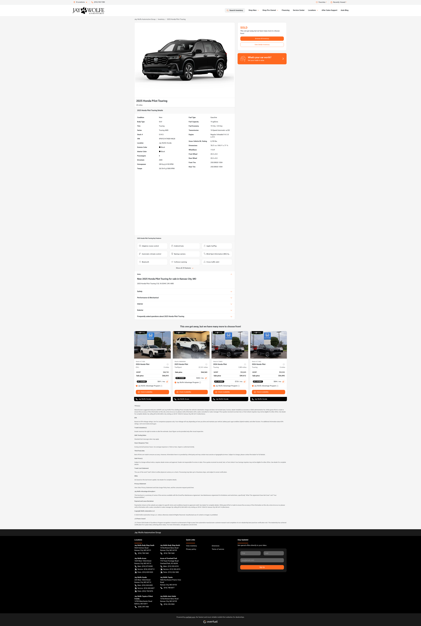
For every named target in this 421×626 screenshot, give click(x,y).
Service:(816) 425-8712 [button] (145, 569)
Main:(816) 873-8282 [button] (145, 566)
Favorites (322, 2)
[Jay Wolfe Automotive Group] (88, 10)
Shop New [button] (253, 10)
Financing (285, 10)
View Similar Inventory (262, 44)
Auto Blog (344, 10)
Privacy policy (191, 549)
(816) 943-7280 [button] (99, 2)
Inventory (161, 19)
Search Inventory (236, 10)
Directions (215, 546)
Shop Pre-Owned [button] (269, 10)
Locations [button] (312, 10)
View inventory (191, 546)
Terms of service (218, 549)
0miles (166, 367)
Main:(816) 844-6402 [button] (145, 585)
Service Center (299, 10)
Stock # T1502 (256, 361)
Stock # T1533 (140, 361)
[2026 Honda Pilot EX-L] (152, 345)
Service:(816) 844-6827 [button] (145, 588)
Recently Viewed (339, 2)
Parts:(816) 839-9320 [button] (145, 572)
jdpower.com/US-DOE (190, 525)
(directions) (201, 414)
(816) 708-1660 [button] (143, 553)
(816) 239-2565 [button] (169, 604)
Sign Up (262, 567)
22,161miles (203, 367)
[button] (81, 2)
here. (192, 487)
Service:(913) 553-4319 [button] (171, 569)
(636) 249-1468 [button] (143, 607)
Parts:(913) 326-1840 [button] (171, 572)
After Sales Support (329, 10)
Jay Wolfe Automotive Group (144, 19)
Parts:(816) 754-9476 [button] (145, 591)
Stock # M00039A (180, 361)
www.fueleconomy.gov (149, 424)
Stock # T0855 (217, 361)
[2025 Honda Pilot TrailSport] (191, 345)
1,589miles (242, 367)
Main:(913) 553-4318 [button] (170, 566)
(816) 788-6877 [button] (169, 588)
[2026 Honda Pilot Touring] (229, 345)
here (168, 487)
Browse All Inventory (262, 38)
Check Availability (146, 392)
